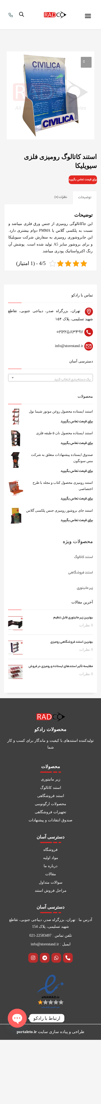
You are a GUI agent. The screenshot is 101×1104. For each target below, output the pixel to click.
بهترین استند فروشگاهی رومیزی (71, 642)
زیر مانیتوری (85, 588)
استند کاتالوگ (83, 557)
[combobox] (50, 377)
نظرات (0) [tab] (60, 197)
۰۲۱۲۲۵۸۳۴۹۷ (70, 332)
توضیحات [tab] (84, 197)
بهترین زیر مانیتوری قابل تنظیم (73, 617)
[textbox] (50, 380)
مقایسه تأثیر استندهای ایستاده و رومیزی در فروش (61, 666)
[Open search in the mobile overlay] (21, 14)
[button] (88, 16)
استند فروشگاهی (80, 573)
